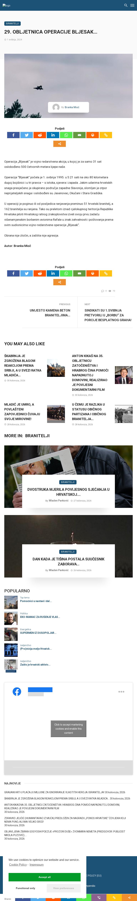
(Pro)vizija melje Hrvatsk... (36, 648)
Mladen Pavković (58, 500)
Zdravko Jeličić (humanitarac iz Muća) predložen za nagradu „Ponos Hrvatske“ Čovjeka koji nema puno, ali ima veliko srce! (65, 820)
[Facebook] (13, 135)
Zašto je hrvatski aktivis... (35, 664)
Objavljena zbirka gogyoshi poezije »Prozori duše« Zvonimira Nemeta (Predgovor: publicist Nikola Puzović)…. (64, 833)
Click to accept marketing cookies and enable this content (68, 728)
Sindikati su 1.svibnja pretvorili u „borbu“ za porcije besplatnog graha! (108, 315)
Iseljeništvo (25, 645)
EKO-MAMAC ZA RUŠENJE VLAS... (40, 617)
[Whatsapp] (66, 135)
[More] (59, 144)
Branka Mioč (72, 107)
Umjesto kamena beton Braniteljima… (50, 312)
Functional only (25, 888)
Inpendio (90, 885)
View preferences (63, 888)
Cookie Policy (18, 864)
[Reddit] (40, 135)
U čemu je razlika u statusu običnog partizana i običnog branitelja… (89, 412)
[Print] (92, 135)
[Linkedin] (53, 135)
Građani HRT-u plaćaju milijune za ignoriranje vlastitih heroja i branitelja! (54, 792)
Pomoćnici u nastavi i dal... (36, 601)
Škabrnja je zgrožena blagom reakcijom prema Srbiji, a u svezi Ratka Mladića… (22, 365)
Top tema (24, 597)
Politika (24, 613)
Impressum (37, 864)
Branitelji (12, 23)
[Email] (79, 135)
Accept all (45, 877)
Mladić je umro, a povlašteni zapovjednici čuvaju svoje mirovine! (22, 412)
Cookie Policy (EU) (90, 875)
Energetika (25, 629)
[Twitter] (26, 135)
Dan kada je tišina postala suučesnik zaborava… (68, 561)
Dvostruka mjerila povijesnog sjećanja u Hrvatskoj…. (68, 492)
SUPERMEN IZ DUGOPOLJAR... (38, 632)
